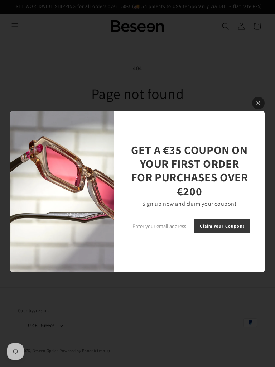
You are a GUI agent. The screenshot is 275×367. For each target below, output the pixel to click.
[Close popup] (258, 103)
